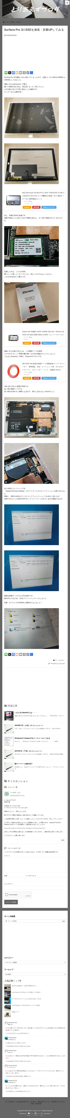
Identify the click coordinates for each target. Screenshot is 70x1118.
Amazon (27, 207)
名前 (5, 876)
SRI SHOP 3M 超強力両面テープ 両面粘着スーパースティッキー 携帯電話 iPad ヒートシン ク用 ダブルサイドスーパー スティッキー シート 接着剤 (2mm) (43, 367)
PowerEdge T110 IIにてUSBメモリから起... (19, 1046)
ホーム (7, 22)
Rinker (30, 201)
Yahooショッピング (49, 207)
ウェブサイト (8, 884)
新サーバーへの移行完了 (24, 764)
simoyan (62, 663)
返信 (62, 840)
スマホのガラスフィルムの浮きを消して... (18, 1033)
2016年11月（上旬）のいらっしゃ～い (29, 725)
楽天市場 (36, 207)
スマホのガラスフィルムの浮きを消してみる (26, 999)
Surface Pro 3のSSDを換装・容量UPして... (19, 1076)
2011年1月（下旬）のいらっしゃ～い (28, 751)
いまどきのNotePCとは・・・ (26, 713)
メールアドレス (31, 876)
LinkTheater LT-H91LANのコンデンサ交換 (26, 1005)
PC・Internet (17, 22)
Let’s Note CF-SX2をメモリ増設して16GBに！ (27, 992)
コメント (7, 856)
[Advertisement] (35, 55)
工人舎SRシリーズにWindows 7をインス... (18, 1091)
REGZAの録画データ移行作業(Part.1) (24, 986)
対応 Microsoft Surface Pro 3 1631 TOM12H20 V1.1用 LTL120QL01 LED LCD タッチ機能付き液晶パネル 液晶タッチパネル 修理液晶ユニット (43, 196)
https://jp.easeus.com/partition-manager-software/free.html (24, 828)
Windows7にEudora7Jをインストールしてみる (32, 738)
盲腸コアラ (15, 1012)
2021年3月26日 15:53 (17, 795)
